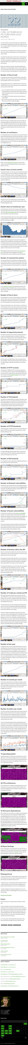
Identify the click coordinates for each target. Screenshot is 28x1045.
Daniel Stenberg (4, 964)
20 (17, 1030)
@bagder (7, 1011)
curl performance (4, 940)
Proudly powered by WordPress (9, 1043)
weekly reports (6, 1013)
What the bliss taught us (5, 943)
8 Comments (12, 39)
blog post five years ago (13, 162)
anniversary (4, 925)
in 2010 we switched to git (10, 212)
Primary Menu (26, 3)
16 (2, 1030)
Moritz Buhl (3, 971)
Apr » (26, 1037)
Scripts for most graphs (6, 895)
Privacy (2, 1043)
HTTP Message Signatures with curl (8, 947)
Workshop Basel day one (10, 981)
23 (2, 1033)
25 (10, 1033)
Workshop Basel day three (6, 954)
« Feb (2, 1037)
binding (16, 851)
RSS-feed (6, 1012)
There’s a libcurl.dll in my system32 (8, 936)
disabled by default (14, 374)
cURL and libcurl (4, 29)
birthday (10, 925)
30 (2, 1035)
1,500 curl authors (4, 951)
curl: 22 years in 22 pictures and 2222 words (11, 34)
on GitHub (8, 1010)
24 (6, 1033)
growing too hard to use (9, 286)
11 (10, 1028)
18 (10, 1030)
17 (6, 1030)
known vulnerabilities (21, 513)
